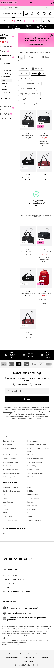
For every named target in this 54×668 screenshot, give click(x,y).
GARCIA (6, 498)
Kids (20, 13)
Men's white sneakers (11, 455)
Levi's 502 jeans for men (36, 466)
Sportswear (31, 53)
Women (6, 13)
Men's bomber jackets (35, 455)
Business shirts (8, 441)
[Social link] (5, 559)
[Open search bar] (48, 21)
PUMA (5, 509)
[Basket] (50, 13)
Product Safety (27, 661)
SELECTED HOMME (10, 520)
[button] (31, 57)
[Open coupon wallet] (26, 13)
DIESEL (30, 491)
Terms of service (11, 658)
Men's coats (7, 445)
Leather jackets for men (36, 445)
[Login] (32, 13)
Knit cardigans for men (11, 477)
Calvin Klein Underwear (11, 491)
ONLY (5, 513)
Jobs (30, 654)
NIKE (5, 534)
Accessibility (44, 658)
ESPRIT (6, 495)
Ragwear (30, 513)
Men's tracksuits (9, 448)
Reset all (40, 104)
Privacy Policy (8, 412)
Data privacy (40, 654)
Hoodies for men (9, 459)
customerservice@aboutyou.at (18, 416)
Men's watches (9, 466)
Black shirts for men (10, 469)
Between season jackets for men (38, 449)
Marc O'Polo (32, 506)
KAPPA (30, 502)
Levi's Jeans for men (35, 459)
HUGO (29, 487)
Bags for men (32, 441)
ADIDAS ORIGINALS (10, 487)
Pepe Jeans (31, 509)
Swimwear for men (34, 462)
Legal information (29, 658)
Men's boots (32, 477)
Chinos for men (33, 469)
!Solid (29, 517)
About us (12, 654)
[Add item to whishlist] (31, 113)
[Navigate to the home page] (17, 549)
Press (22, 654)
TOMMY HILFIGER (34, 520)
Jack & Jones (8, 502)
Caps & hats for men (35, 473)
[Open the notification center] (38, 13)
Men (14, 13)
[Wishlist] (44, 13)
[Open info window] (52, 2)
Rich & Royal (7, 517)
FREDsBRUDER (32, 495)
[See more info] (28, 142)
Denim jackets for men (11, 473)
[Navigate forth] (44, 21)
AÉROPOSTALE (33, 498)
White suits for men (10, 462)
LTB (4, 506)
